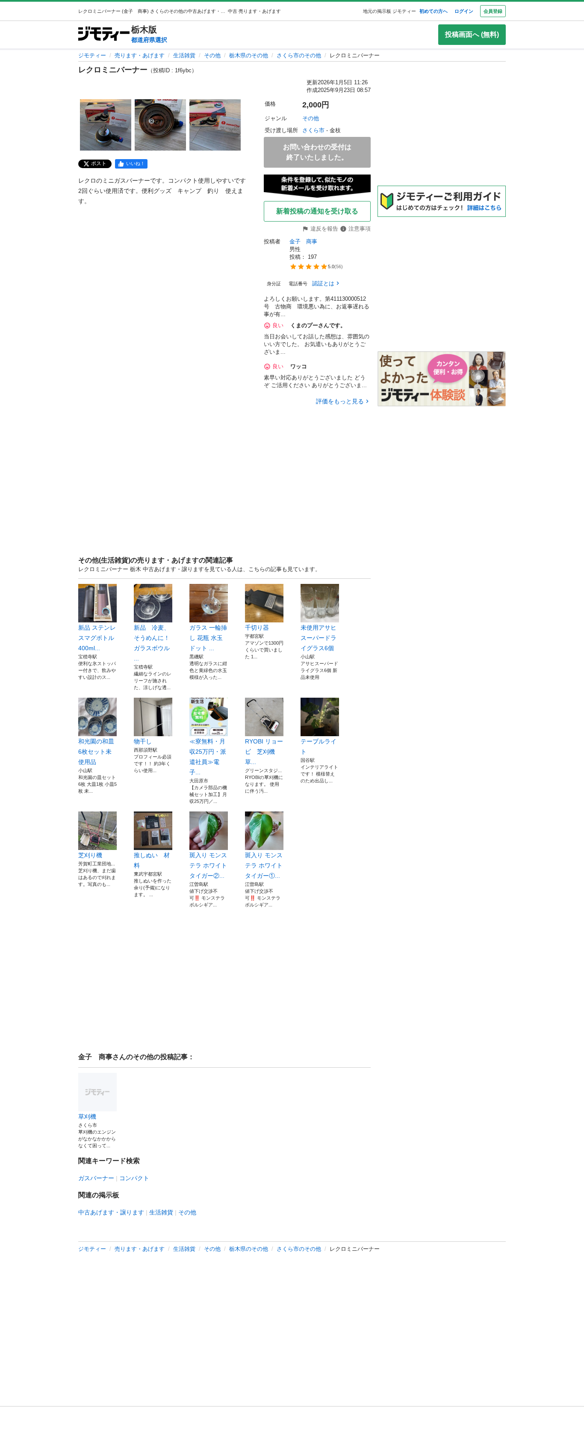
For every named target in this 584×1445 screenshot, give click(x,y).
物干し (143, 741)
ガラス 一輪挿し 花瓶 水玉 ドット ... (208, 637)
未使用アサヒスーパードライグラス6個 (318, 637)
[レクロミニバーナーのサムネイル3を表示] (215, 125)
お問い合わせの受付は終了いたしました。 (317, 152)
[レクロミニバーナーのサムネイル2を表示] (160, 125)
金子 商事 (303, 241)
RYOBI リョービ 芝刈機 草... (264, 751)
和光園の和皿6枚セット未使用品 (96, 751)
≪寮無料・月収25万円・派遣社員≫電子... (207, 757)
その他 (212, 55)
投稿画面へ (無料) (472, 34)
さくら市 (313, 130)
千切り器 (257, 627)
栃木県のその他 (248, 55)
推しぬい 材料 (152, 860)
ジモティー (92, 55)
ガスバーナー (96, 1178)
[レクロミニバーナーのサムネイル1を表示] (105, 125)
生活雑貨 (184, 55)
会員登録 (493, 11)
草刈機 (87, 1116)
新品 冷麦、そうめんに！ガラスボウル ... (152, 643)
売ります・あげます (140, 55)
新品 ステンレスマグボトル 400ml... (97, 637)
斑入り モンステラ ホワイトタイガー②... (208, 865)
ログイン (463, 11)
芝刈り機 (90, 855)
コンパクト (134, 1178)
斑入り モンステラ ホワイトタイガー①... (264, 865)
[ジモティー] (104, 34)
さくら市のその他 (299, 55)
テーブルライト (318, 746)
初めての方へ (433, 11)
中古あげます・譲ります (111, 1212)
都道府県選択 (149, 39)
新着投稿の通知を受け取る (317, 211)
